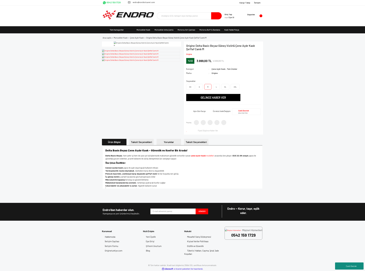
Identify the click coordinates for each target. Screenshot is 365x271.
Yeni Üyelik (151, 237)
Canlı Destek (351, 266)
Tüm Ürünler (232, 69)
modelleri (202, 155)
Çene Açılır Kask (218, 69)
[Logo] (128, 14)
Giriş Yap (228, 14)
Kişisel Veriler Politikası (197, 241)
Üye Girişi (150, 241)
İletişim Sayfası (112, 241)
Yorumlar (169, 142)
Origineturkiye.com (113, 250)
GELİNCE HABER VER (213, 97)
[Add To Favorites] (187, 130)
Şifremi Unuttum (154, 246)
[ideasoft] (167, 269)
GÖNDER (201, 211)
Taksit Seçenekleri (141, 142)
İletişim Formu (111, 246)
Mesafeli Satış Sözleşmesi (199, 237)
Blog (148, 250)
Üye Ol (229, 17)
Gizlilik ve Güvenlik (195, 246)
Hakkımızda (110, 237)
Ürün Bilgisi (114, 142)
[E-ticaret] (182, 269)
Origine (189, 54)
